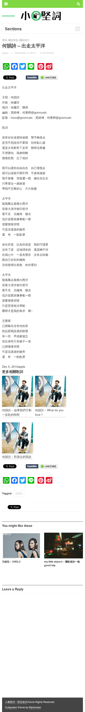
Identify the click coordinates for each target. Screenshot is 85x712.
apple (5, 53)
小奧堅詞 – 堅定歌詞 (16, 702)
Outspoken (11, 707)
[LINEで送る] (48, 77)
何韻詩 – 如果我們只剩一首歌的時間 (16, 412)
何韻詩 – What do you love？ (49, 412)
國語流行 (24, 40)
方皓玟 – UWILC (11, 561)
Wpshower (35, 707)
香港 (4, 40)
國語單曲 (13, 40)
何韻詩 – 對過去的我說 (16, 457)
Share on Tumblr (32, 77)
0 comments (47, 53)
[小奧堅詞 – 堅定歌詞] (42, 15)
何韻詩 (19, 493)
